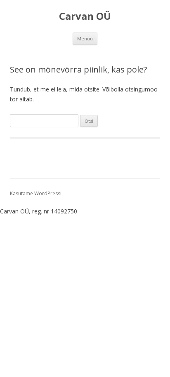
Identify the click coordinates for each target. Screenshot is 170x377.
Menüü (85, 38)
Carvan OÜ (85, 16)
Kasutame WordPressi (35, 193)
